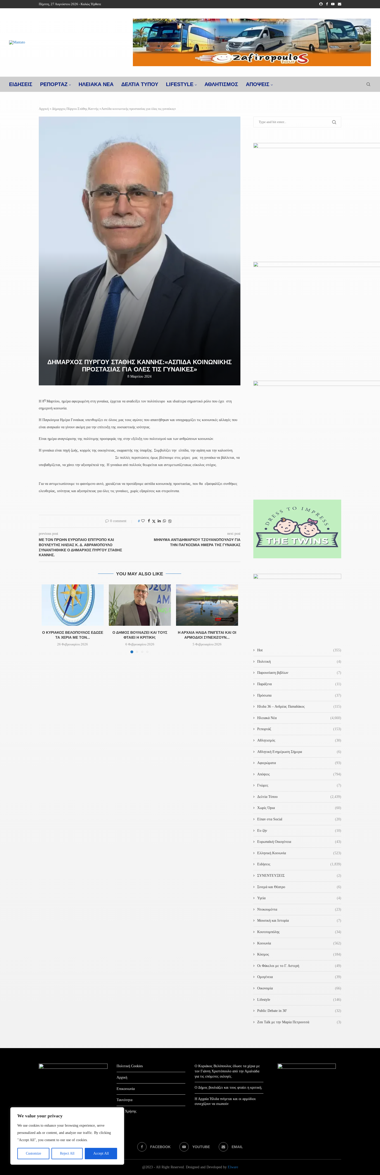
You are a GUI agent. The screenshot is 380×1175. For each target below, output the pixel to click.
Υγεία (299, 898)
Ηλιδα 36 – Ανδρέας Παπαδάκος (299, 706)
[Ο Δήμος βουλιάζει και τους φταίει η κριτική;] (140, 605)
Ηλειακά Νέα (299, 718)
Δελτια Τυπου (139, 84)
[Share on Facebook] (149, 521)
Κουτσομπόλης (299, 932)
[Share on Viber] (170, 521)
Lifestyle (179, 84)
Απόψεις (257, 84)
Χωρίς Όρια (299, 808)
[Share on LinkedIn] (159, 521)
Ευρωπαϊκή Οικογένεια (299, 842)
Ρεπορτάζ (299, 729)
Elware (233, 1167)
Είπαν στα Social (299, 819)
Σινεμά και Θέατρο (299, 887)
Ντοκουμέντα (299, 909)
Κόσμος (299, 954)
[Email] (339, 4)
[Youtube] (333, 4)
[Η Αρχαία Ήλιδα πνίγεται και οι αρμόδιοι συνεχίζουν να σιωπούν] (207, 605)
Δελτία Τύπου (299, 797)
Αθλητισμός (221, 84)
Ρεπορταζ (53, 84)
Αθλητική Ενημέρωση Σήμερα (299, 752)
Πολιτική (299, 661)
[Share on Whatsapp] (164, 521)
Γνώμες (299, 785)
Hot (299, 650)
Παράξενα (299, 684)
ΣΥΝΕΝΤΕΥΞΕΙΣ (299, 876)
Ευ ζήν (299, 831)
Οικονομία (299, 988)
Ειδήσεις (299, 864)
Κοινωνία (299, 943)
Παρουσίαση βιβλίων (299, 673)
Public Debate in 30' (299, 1011)
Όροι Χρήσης (126, 1111)
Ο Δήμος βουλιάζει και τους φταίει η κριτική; (228, 1087)
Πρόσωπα (299, 695)
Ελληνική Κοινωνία (299, 853)
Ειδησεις (20, 84)
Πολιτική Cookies (130, 1066)
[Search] (368, 84)
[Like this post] (143, 521)
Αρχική (44, 109)
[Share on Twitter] (154, 521)
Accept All (101, 1153)
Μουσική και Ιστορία (299, 920)
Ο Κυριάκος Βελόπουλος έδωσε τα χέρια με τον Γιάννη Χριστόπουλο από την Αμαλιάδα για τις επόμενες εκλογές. (227, 1071)
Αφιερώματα (299, 763)
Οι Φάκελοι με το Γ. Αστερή (299, 966)
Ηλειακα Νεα (96, 84)
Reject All (67, 1153)
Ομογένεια (299, 977)
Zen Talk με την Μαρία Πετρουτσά (299, 1022)
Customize (33, 1153)
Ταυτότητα (124, 1100)
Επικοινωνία (126, 1089)
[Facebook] (327, 4)
